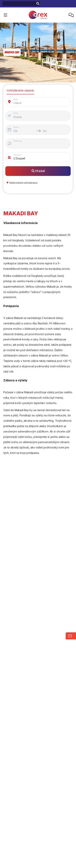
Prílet (15, 113)
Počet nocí (17, 141)
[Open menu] (5, 15)
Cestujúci (17, 155)
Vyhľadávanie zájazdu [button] (20, 90)
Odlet (15, 99)
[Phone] (70, 15)
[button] (21, 182)
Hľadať (40, 171)
